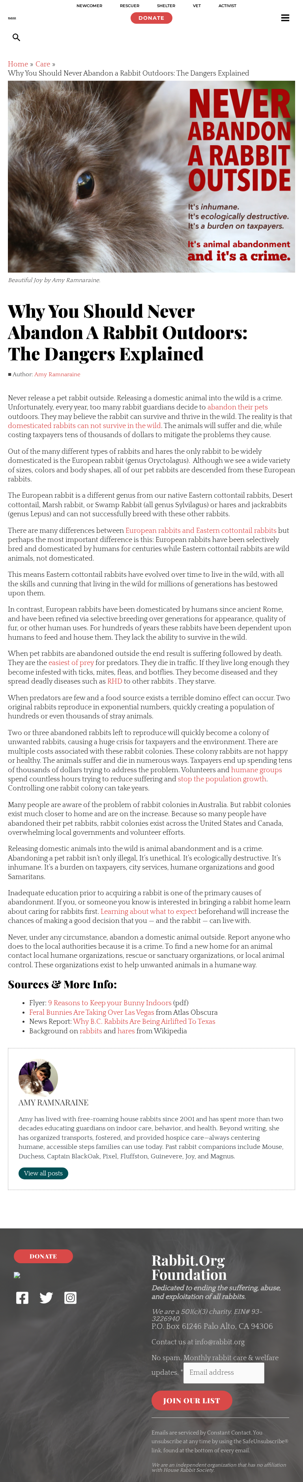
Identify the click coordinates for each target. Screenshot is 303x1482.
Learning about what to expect (149, 912)
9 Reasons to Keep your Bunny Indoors (110, 1003)
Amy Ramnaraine (57, 374)
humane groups (256, 770)
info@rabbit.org (220, 1342)
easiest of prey (71, 663)
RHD (114, 682)
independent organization (206, 1465)
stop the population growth (222, 779)
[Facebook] (22, 1298)
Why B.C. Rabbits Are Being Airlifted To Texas (144, 1022)
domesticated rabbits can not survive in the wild (84, 426)
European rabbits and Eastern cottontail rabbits (201, 531)
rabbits (91, 1031)
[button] (151, 18)
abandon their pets (238, 407)
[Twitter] (46, 1298)
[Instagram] (70, 1298)
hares (126, 1031)
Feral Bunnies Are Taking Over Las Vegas (91, 1013)
